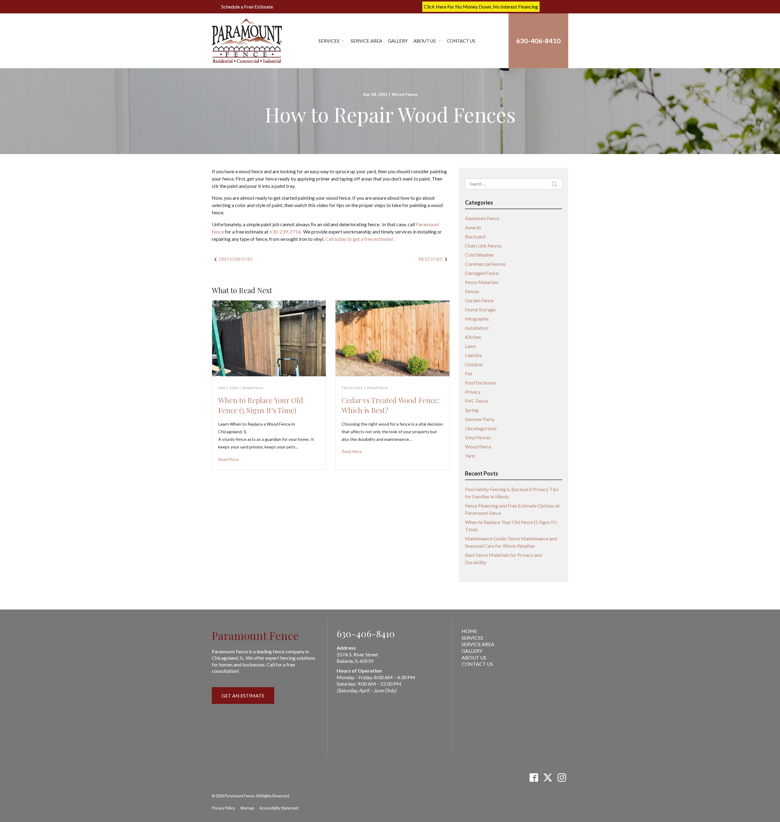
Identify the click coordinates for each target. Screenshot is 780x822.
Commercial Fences (485, 264)
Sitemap (247, 808)
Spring (471, 410)
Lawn (470, 346)
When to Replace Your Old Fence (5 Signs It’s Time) (260, 405)
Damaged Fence (481, 273)
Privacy (473, 392)
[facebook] (533, 777)
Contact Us (461, 41)
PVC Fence (476, 401)
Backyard (475, 236)
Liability (473, 355)
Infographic (477, 318)
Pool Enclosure (480, 382)
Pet (468, 373)
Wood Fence (404, 94)
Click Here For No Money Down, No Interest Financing (481, 6)
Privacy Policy (223, 808)
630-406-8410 (366, 633)
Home (469, 631)
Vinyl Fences (478, 437)
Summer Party (480, 419)
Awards (473, 227)
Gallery (398, 41)
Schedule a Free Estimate (247, 6)
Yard (470, 455)
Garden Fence (479, 300)
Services (328, 41)
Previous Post (236, 259)
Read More (228, 459)
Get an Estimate (243, 695)
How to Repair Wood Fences (390, 114)
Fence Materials (481, 282)
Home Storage (480, 309)
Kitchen (473, 337)
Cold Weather (479, 255)
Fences (472, 291)
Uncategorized (480, 428)
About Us (424, 41)
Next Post (430, 259)
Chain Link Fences (483, 245)
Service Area (366, 41)
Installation (476, 328)
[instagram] (561, 777)
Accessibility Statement (279, 808)
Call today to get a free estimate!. (359, 239)
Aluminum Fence (482, 218)
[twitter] (547, 777)
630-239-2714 (284, 231)
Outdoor (474, 364)
